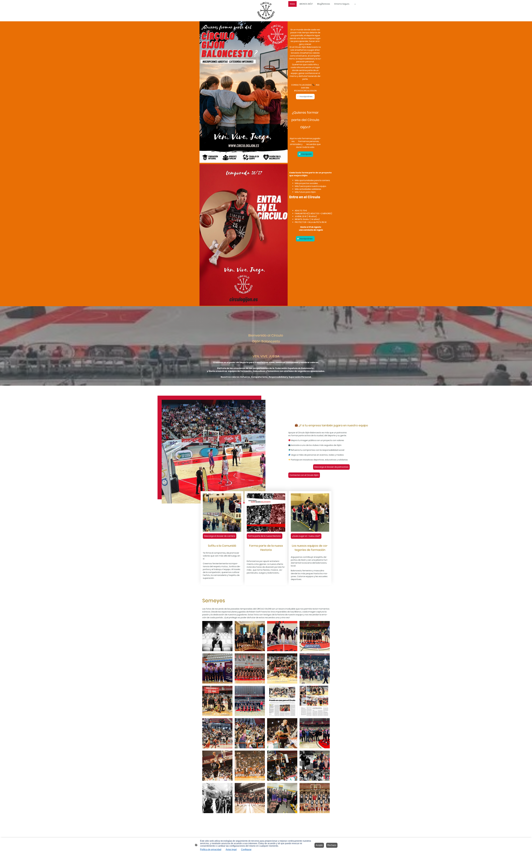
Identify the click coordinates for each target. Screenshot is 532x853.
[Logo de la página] (266, 10)
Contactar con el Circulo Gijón (304, 475)
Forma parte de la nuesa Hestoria (264, 536)
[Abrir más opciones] (355, 3)
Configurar (246, 849)
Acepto (319, 845)
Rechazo (331, 845)
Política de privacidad (210, 849)
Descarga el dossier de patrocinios (331, 467)
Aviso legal (231, 849)
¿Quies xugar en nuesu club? (306, 536)
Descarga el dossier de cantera (219, 536)
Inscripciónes (306, 96)
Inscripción (306, 154)
